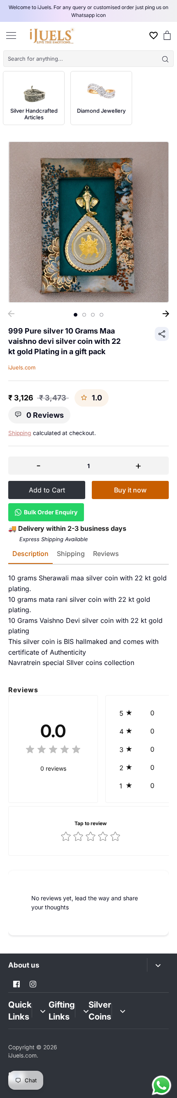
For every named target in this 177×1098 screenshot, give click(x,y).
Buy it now (130, 490)
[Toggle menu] (11, 35)
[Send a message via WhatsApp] (161, 1085)
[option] (88, 222)
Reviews (106, 553)
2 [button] (84, 315)
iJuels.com (21, 367)
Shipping (19, 433)
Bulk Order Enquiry (50, 512)
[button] (138, 713)
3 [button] (93, 315)
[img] (53, 751)
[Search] (165, 58)
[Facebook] (16, 984)
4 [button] (101, 315)
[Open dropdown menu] (158, 965)
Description (30, 553)
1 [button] (75, 315)
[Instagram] (33, 984)
